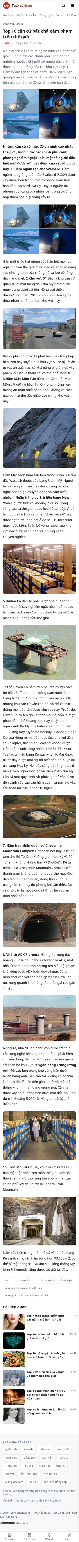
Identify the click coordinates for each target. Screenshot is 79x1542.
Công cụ (21, 1500)
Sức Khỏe (72, 15)
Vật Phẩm (47, 1457)
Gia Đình (8, 15)
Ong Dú (60, 1465)
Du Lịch (59, 15)
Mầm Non (45, 1449)
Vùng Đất (44, 1465)
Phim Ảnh (31, 15)
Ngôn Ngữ (11, 1457)
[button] (63, 5)
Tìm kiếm (8, 1500)
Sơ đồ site (41, 1500)
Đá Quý (64, 1457)
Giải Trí (19, 15)
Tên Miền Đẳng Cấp (55, 1482)
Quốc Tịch (11, 1449)
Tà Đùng (28, 1465)
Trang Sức (11, 1465)
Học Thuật (63, 1449)
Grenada (28, 1449)
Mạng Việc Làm (14, 1482)
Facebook (55, 1500)
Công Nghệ (46, 15)
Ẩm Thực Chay (28, 1474)
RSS (31, 1500)
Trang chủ (8, 23)
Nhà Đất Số (50, 1474)
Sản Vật (9, 1474)
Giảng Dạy (30, 1457)
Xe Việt (33, 1482)
